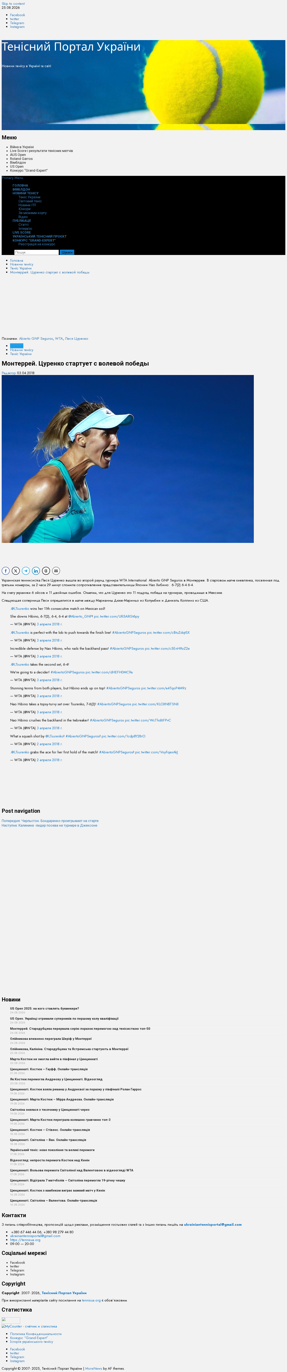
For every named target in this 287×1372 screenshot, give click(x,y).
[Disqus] (143, 880)
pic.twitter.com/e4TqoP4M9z (163, 688)
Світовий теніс (30, 201)
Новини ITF (27, 205)
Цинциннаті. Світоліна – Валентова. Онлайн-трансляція (53, 1200)
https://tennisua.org (25, 1369)
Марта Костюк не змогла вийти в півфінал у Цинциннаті (54, 1059)
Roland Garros (21, 159)
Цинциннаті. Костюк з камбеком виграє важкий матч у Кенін (57, 1190)
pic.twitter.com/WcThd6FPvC (148, 720)
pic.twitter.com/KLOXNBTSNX (155, 704)
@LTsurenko (20, 608)
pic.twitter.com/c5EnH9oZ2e (167, 648)
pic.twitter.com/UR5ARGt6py (116, 616)
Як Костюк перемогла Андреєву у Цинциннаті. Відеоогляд (56, 1079)
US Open (17, 166)
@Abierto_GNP (80, 616)
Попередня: (50, 821)
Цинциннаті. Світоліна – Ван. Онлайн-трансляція (48, 1140)
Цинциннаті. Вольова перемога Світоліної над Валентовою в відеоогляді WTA (71, 1170)
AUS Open (18, 155)
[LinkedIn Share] (36, 571)
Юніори (24, 209)
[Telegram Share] (26, 571)
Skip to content (13, 3)
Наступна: (49, 825)
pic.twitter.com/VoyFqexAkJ (156, 752)
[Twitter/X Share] (16, 571)
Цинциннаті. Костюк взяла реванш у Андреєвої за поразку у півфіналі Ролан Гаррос (76, 1089)
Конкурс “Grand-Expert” (29, 170)
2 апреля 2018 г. (50, 743)
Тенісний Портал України (71, 46)
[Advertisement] (128, 100)
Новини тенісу (25, 193)
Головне (16, 345)
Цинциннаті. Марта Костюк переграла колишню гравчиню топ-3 (60, 1120)
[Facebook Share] (6, 571)
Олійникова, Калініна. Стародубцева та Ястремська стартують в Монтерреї (69, 1049)
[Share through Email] (56, 571)
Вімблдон (18, 162)
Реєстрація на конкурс (36, 244)
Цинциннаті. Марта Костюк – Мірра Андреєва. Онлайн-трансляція (62, 1099)
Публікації (22, 221)
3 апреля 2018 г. (50, 624)
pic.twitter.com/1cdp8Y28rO (123, 736)
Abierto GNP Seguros (36, 338)
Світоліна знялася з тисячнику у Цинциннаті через (50, 1110)
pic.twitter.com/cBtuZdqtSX (168, 632)
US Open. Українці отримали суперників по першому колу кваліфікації (64, 1019)
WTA (59, 338)
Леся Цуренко (76, 338)
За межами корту (32, 213)
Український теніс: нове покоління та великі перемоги (52, 1150)
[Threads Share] (46, 571)
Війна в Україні (22, 147)
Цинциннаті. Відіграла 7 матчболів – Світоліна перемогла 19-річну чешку (67, 1180)
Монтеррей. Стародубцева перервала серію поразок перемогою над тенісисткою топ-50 (80, 1029)
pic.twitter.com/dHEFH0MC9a (109, 672)
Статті (23, 224)
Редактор (9, 372)
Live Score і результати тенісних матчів (41, 151)
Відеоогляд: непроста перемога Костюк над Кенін (50, 1160)
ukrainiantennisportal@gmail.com (35, 1365)
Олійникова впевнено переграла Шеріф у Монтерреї (51, 1039)
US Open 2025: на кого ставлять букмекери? (44, 1008)
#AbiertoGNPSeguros (129, 632)
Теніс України (29, 197)
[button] (12, 177)
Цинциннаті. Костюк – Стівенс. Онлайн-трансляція (50, 1130)
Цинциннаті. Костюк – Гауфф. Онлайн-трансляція (49, 1069)
